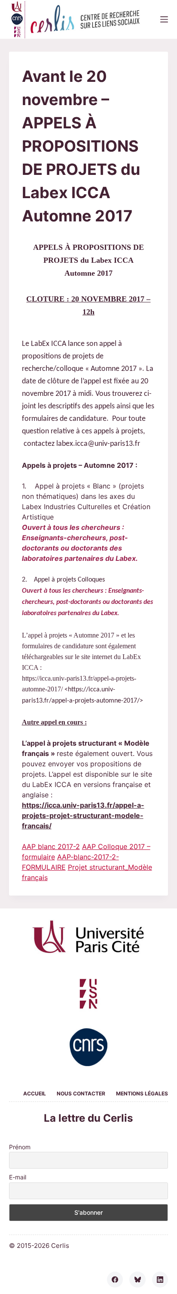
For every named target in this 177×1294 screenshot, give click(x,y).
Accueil (34, 1093)
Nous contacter (81, 1093)
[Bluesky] (137, 1280)
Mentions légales (142, 1093)
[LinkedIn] (160, 1280)
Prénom (20, 1147)
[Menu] (164, 19)
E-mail (17, 1177)
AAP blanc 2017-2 (51, 846)
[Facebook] (115, 1280)
